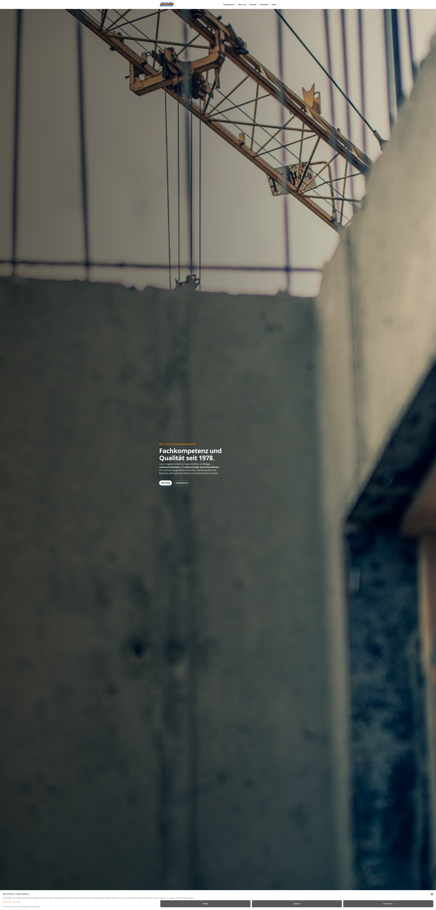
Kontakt (252, 4)
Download (264, 4)
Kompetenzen (228, 4)
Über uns (242, 4)
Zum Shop (165, 483)
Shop (274, 4)
